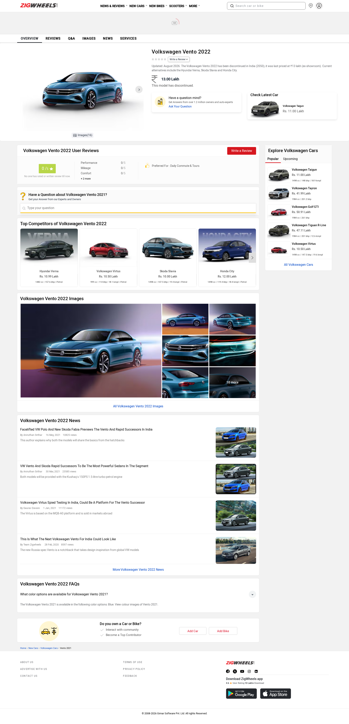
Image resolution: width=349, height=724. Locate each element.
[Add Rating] (159, 59)
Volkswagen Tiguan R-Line (309, 225)
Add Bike (223, 631)
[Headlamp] (232, 350)
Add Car (192, 631)
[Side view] (185, 319)
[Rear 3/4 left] (232, 319)
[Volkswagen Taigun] (265, 109)
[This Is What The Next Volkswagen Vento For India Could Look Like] (236, 550)
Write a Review (177, 59)
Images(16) (85, 135)
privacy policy (134, 669)
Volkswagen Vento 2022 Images (140, 406)
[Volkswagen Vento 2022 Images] (82, 91)
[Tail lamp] (185, 382)
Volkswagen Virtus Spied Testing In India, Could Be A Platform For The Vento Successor (82, 502)
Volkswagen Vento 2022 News (142, 570)
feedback (130, 676)
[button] (232, 5)
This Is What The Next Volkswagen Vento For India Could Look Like (68, 539)
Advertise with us (33, 669)
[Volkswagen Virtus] (279, 249)
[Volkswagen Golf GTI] (279, 212)
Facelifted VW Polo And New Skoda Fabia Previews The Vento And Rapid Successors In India (86, 429)
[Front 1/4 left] (91, 351)
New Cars (33, 648)
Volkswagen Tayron (304, 188)
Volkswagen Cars (49, 648)
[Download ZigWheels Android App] (241, 693)
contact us (28, 676)
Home (23, 648)
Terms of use (132, 662)
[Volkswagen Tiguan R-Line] (279, 231)
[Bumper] (185, 350)
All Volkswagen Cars (298, 265)
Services (128, 38)
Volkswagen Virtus (304, 244)
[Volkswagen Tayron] (279, 194)
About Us (27, 662)
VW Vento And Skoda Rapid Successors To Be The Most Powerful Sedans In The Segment (84, 466)
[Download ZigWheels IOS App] (275, 693)
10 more (232, 382)
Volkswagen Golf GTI (305, 207)
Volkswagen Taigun (293, 106)
